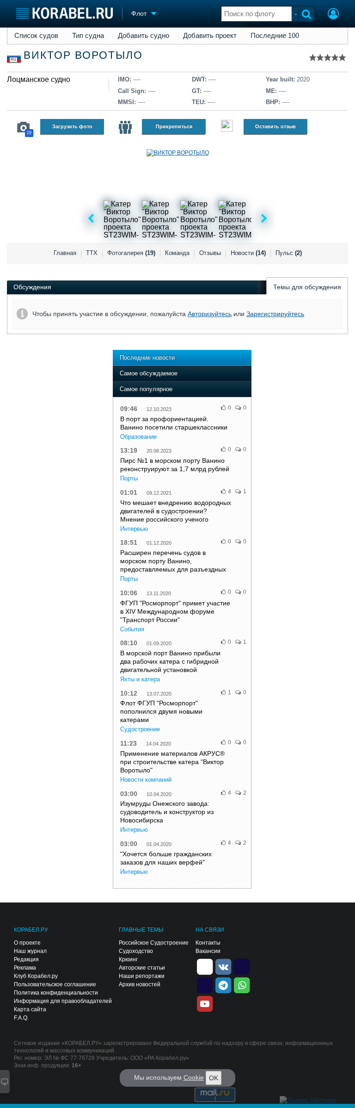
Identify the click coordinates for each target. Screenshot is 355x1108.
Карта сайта (30, 1009)
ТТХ (92, 252)
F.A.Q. (21, 1018)
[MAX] (205, 984)
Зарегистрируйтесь (275, 313)
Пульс (288, 252)
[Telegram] (223, 984)
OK (213, 1078)
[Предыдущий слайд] (91, 218)
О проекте (27, 943)
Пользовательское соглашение (55, 984)
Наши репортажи (142, 976)
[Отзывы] (227, 127)
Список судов (36, 35)
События (132, 629)
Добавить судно (143, 35)
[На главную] (64, 13)
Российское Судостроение (154, 943)
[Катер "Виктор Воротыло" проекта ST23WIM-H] (122, 218)
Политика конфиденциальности (56, 993)
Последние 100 (275, 35)
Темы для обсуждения (307, 287)
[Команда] (125, 127)
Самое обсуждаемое (149, 373)
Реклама (25, 968)
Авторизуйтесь (210, 313)
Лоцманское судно (38, 79)
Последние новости (147, 357)
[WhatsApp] (242, 984)
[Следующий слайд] (264, 218)
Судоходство (136, 951)
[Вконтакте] (223, 966)
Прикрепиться (174, 126)
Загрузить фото (72, 126)
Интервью (134, 528)
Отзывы (210, 252)
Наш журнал (30, 951)
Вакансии (208, 951)
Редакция (26, 959)
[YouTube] (205, 1003)
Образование (138, 436)
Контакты (208, 943)
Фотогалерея (131, 252)
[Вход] (333, 15)
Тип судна (88, 35)
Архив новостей (139, 984)
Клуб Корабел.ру (36, 976)
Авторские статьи (142, 968)
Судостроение (140, 729)
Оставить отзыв (275, 126)
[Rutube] (242, 966)
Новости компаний (145, 779)
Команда (177, 252)
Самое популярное (146, 389)
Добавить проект (210, 35)
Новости (248, 252)
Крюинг (128, 959)
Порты (129, 478)
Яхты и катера (140, 679)
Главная (65, 252)
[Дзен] (205, 966)
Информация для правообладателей (63, 1001)
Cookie (194, 1077)
